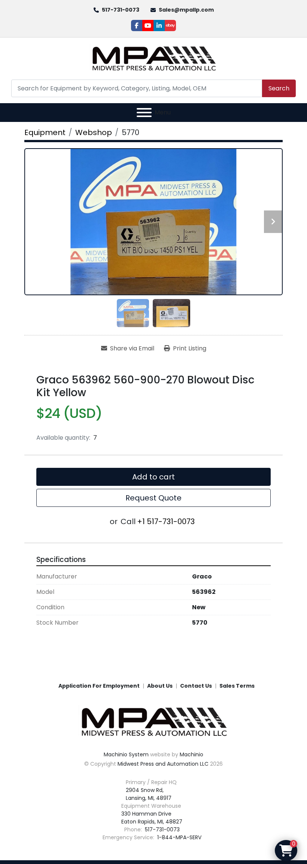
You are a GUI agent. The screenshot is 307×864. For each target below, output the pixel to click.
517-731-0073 (120, 10)
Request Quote (153, 498)
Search (278, 88)
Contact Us (196, 686)
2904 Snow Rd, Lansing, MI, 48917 (148, 794)
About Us (160, 686)
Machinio (191, 754)
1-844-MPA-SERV (178, 837)
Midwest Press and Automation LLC (163, 764)
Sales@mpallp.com (186, 10)
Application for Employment (99, 686)
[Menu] (144, 112)
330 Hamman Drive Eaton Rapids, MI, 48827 (151, 817)
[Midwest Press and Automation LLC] (153, 721)
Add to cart (153, 477)
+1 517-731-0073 (166, 521)
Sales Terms (237, 686)
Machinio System (126, 754)
